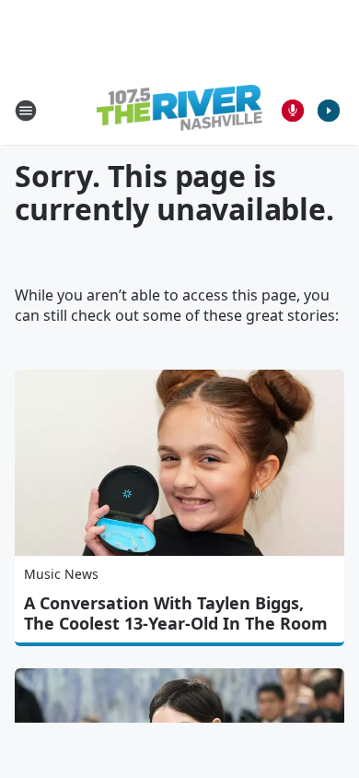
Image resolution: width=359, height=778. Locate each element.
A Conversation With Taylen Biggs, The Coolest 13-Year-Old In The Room (176, 613)
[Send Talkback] (293, 111)
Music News (61, 574)
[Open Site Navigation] (26, 111)
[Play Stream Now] (329, 111)
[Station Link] (179, 110)
